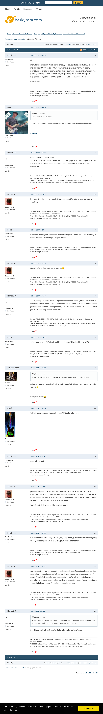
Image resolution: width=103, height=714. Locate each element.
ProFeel (33, 133)
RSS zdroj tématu (89, 50)
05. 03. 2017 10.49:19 (38, 107)
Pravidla (17, 9)
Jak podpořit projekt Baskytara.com (48, 34)
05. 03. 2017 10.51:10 (38, 153)
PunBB (88, 673)
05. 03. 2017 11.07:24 (38, 263)
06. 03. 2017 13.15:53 (38, 368)
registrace (91, 44)
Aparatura (22, 39)
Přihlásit (39, 9)
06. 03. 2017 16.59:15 (38, 487)
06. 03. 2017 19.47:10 (38, 566)
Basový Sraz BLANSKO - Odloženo (19, 34)
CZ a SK (95, 673)
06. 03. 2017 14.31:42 (38, 456)
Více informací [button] (10, 710)
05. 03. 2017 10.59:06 (38, 230)
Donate (36, 3)
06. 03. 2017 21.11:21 (38, 611)
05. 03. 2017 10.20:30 (38, 55)
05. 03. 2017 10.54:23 (38, 194)
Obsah (7, 9)
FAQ (29, 3)
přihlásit (69, 44)
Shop (23, 3)
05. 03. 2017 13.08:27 (38, 337)
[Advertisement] (51, 692)
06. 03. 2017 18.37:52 (38, 533)
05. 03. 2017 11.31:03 (38, 296)
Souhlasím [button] (88, 709)
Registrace (27, 9)
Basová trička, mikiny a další (74, 34)
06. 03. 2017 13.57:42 (38, 408)
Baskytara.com (88, 17)
